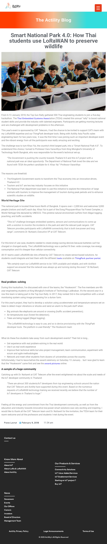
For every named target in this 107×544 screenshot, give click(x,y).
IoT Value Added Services (66, 473)
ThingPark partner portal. (88, 258)
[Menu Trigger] (98, 8)
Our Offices (9, 506)
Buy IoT (58, 484)
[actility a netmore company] (13, 5)
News (7, 493)
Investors (8, 514)
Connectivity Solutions (65, 470)
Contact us (9, 438)
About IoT (8, 465)
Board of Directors (12, 517)
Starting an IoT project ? (65, 480)
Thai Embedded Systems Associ (33, 118)
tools (59, 258)
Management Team (12, 521)
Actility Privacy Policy (19, 531)
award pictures (52, 363)
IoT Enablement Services (66, 477)
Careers (7, 510)
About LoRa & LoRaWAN (15, 469)
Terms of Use (88, 531)
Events (7, 503)
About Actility (10, 472)
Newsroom (9, 499)
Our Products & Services (67, 463)
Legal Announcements (53, 531)
